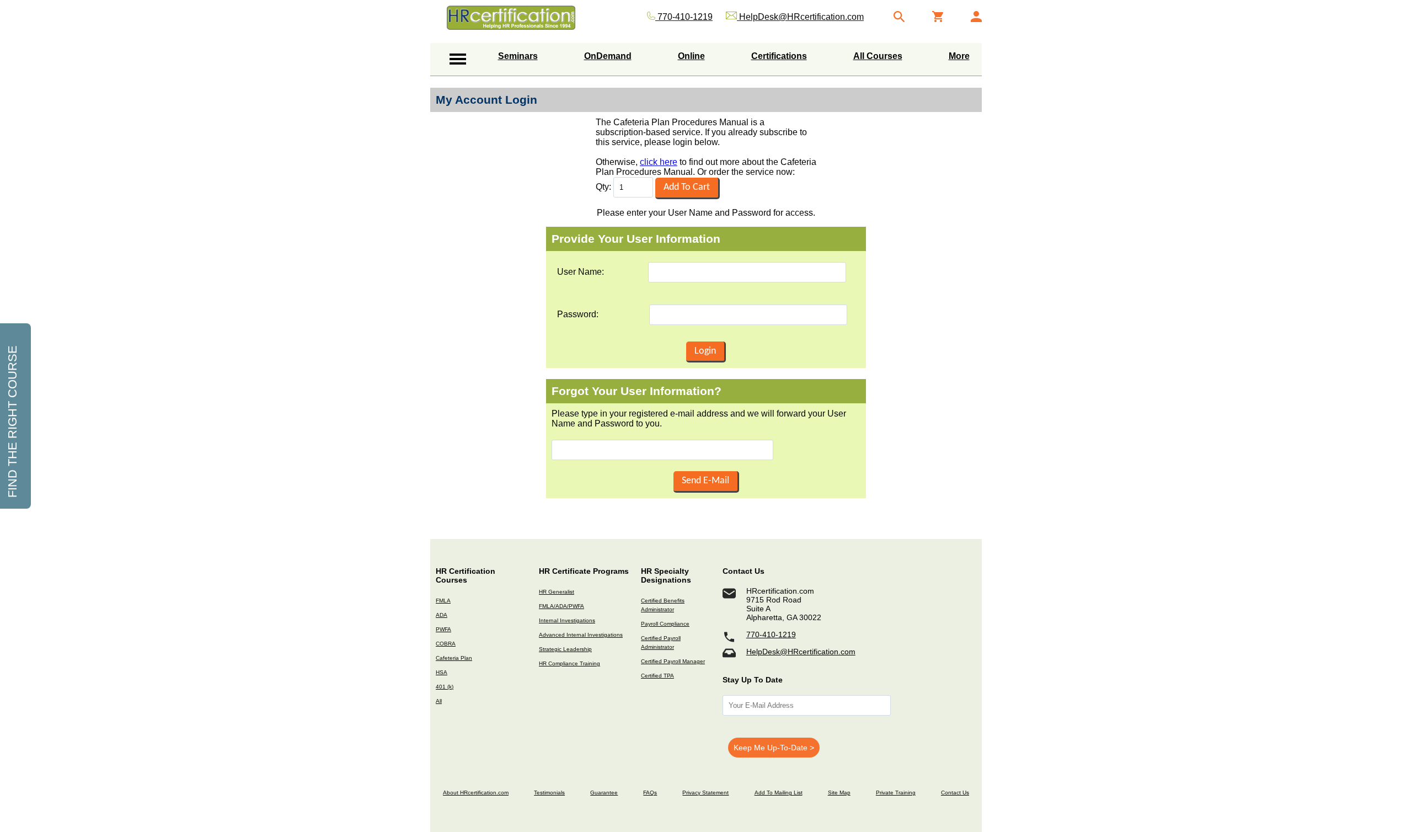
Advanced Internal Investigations (581, 635)
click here (658, 162)
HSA (441, 672)
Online (691, 56)
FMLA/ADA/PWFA (561, 606)
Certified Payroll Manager (673, 661)
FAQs (650, 793)
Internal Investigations (567, 620)
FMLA (443, 601)
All (439, 701)
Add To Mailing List (779, 793)
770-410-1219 (771, 634)
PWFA (443, 629)
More (959, 56)
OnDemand (608, 56)
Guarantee (604, 793)
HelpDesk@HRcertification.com (800, 651)
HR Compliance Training (569, 663)
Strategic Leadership (565, 649)
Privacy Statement (705, 793)
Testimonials (549, 793)
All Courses (877, 56)
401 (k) (444, 687)
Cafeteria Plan (454, 658)
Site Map (839, 793)
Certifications (779, 56)
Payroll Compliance (665, 624)
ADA (441, 615)
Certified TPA (657, 676)
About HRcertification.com (476, 793)
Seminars (518, 56)
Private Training (896, 793)
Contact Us (955, 793)
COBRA (446, 644)
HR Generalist (556, 592)
